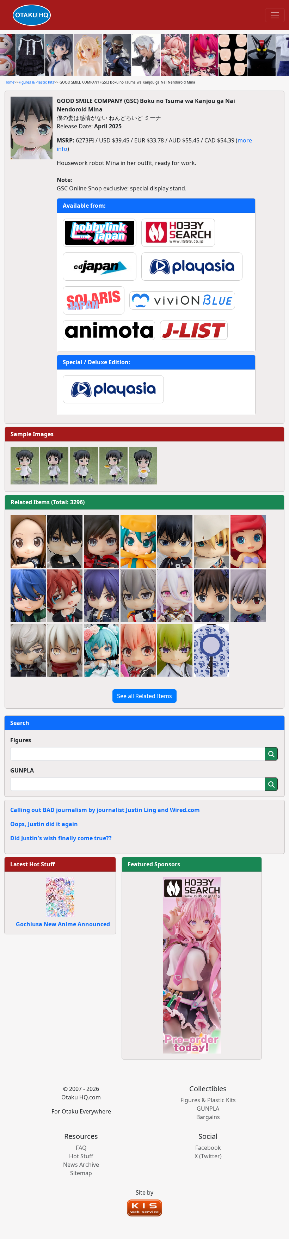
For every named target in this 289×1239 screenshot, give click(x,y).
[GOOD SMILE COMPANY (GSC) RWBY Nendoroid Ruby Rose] (101, 541)
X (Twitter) (208, 1156)
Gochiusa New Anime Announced (63, 924)
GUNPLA (22, 770)
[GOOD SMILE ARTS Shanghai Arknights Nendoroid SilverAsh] (28, 650)
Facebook (208, 1148)
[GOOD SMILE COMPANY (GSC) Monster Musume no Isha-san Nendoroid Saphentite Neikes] (174, 596)
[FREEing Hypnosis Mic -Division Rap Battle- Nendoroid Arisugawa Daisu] (28, 596)
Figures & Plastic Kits (36, 82)
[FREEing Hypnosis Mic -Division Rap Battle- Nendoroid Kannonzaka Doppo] (64, 596)
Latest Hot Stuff (32, 864)
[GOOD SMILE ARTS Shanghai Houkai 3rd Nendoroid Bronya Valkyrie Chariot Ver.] (138, 596)
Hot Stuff (81, 1156)
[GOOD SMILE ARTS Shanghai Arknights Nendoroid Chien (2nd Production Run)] (101, 596)
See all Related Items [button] (144, 696)
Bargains (208, 1117)
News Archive (81, 1164)
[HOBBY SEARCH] (192, 965)
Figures (20, 740)
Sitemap (81, 1173)
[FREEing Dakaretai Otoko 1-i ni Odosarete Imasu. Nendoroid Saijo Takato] (64, 541)
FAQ (81, 1148)
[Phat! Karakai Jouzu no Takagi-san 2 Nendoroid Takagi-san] (28, 541)
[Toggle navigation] (275, 15)
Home (9, 82)
